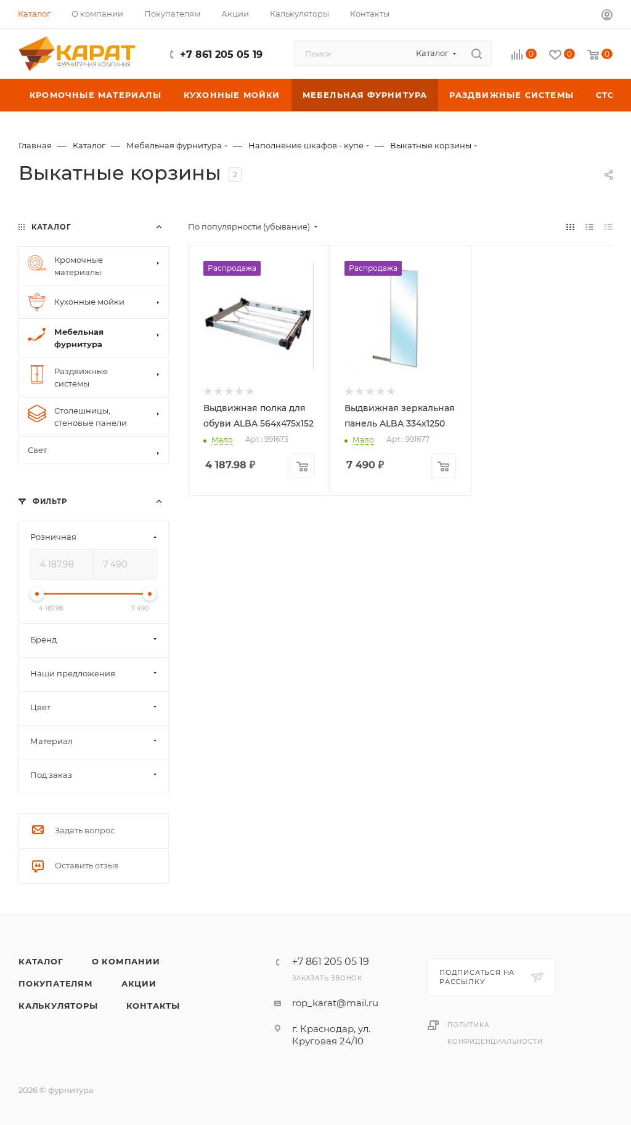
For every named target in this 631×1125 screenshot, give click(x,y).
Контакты (153, 1006)
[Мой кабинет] (607, 16)
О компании (126, 961)
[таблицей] (608, 227)
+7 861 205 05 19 (221, 54)
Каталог (40, 961)
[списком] (589, 227)
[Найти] (477, 53)
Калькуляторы (58, 1006)
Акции (139, 983)
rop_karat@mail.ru (335, 1003)
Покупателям (55, 983)
